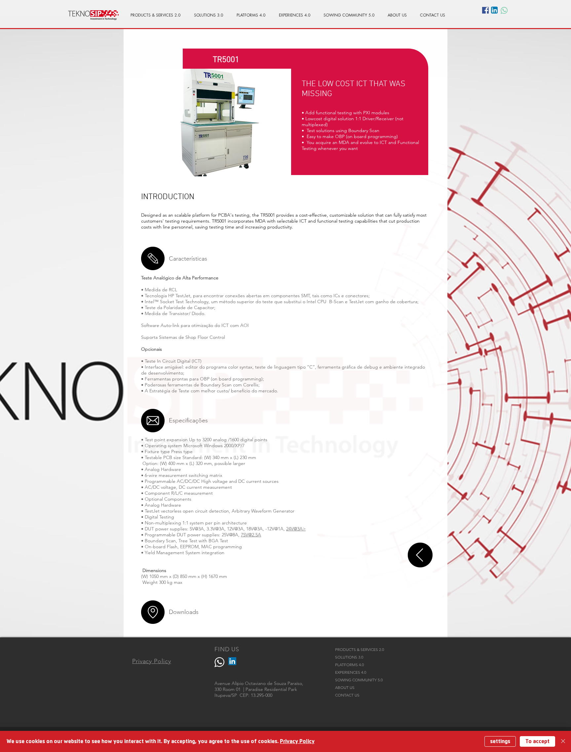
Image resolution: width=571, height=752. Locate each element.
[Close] (563, 741)
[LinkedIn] (232, 661)
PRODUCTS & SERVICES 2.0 (359, 649)
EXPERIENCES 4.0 (350, 672)
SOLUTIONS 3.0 (349, 657)
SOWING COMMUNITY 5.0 (359, 679)
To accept (537, 741)
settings (500, 741)
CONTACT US (347, 695)
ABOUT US (345, 687)
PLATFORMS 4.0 (349, 664)
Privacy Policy (297, 741)
